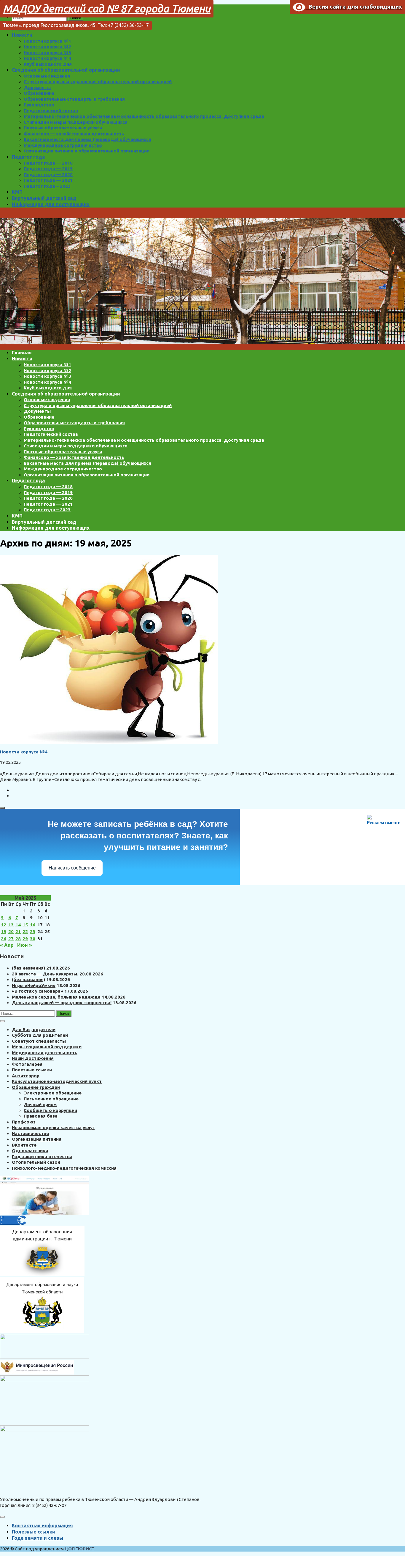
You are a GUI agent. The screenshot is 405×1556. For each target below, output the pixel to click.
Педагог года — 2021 (48, 180)
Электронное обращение (53, 1092)
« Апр (7, 945)
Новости (22, 35)
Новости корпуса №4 (47, 58)
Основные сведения (47, 75)
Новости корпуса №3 (47, 52)
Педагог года (28, 157)
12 (3, 924)
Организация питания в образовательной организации (86, 150)
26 (3, 938)
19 (3, 931)
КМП (17, 191)
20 (11, 931)
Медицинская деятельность (44, 1052)
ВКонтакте (24, 1144)
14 (18, 924)
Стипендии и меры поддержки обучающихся (75, 122)
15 (25, 924)
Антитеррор (25, 1075)
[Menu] (2, 1517)
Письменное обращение (51, 1098)
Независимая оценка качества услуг (53, 1127)
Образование (39, 93)
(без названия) (28, 967)
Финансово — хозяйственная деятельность (74, 133)
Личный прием (40, 1104)
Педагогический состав (51, 110)
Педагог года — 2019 (48, 168)
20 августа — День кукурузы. (45, 973)
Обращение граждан (36, 1087)
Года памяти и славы (37, 1538)
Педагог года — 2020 (48, 174)
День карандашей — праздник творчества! (61, 1002)
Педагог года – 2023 (47, 186)
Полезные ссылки (32, 1069)
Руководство (39, 104)
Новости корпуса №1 (47, 41)
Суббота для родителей (40, 1035)
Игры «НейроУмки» (33, 985)
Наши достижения (33, 1058)
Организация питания (36, 1139)
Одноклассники (30, 1150)
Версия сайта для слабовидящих (353, 6)
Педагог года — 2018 (48, 162)
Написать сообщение (72, 867)
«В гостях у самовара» (37, 991)
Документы (37, 87)
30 (32, 938)
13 (11, 924)
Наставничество (30, 1133)
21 (18, 931)
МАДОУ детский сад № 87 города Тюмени (107, 8)
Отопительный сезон (36, 1162)
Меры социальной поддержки (47, 1046)
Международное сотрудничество (63, 145)
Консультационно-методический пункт (57, 1081)
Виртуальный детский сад (44, 198)
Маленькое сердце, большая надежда (56, 996)
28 (18, 938)
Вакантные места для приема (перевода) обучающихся (87, 139)
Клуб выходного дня (48, 64)
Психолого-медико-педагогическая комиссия (64, 1168)
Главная (22, 352)
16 (32, 924)
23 (32, 931)
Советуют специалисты (39, 1041)
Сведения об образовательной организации (66, 70)
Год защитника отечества (42, 1156)
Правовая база (41, 1115)
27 (11, 938)
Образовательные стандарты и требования (74, 99)
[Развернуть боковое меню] (2, 808)
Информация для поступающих (51, 204)
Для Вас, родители (33, 1029)
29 (25, 938)
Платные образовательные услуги (63, 127)
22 (25, 931)
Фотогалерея (27, 1064)
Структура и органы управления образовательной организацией (98, 81)
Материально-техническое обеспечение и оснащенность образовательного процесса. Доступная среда (144, 116)
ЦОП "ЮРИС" (79, 1548)
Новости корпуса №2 (47, 46)
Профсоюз (24, 1121)
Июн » (24, 945)
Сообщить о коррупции (50, 1110)
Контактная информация (42, 1525)
